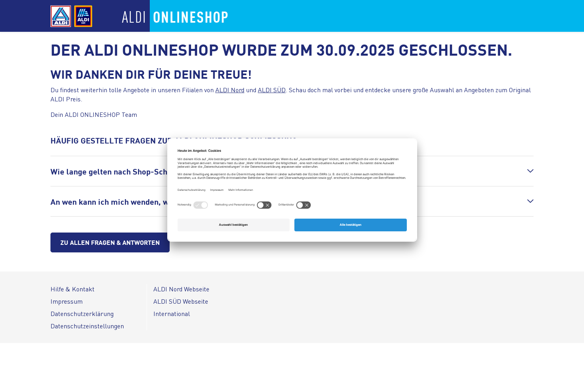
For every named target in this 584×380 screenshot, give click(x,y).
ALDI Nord (229, 89)
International (171, 313)
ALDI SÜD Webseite (180, 301)
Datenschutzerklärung (82, 313)
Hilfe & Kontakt (72, 289)
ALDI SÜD (272, 89)
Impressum (66, 301)
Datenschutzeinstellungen (87, 326)
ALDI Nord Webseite (181, 289)
